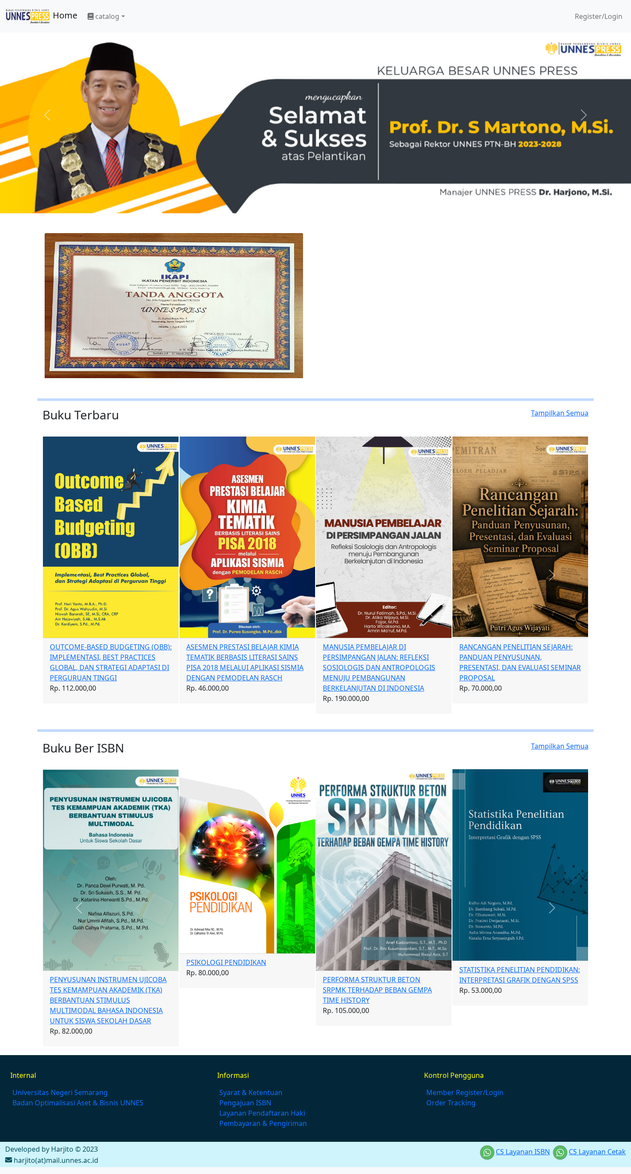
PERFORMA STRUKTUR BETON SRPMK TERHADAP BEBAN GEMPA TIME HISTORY (377, 990)
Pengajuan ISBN (245, 1102)
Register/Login (597, 16)
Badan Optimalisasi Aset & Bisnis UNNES (77, 1102)
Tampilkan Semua (560, 413)
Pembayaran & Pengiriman (263, 1123)
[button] (79, 575)
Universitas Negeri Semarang (60, 1092)
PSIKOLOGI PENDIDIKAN (226, 962)
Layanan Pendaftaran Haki (262, 1113)
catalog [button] (106, 16)
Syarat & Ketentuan (250, 1092)
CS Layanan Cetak (597, 1151)
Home (64, 15)
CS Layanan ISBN (523, 1151)
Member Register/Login (465, 1092)
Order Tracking (451, 1102)
